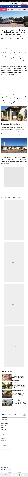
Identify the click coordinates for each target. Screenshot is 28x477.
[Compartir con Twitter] (16, 475)
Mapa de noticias (15, 1)
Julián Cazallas (3, 43)
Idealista (16, 49)
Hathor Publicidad (5, 449)
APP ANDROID (4, 429)
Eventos (3, 452)
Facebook (3, 440)
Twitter (3, 438)
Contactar (3, 425)
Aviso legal (3, 463)
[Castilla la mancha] (14, 6)
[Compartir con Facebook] (13, 475)
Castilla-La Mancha (7, 197)
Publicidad (3, 454)
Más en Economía (7, 371)
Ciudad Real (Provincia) (16, 197)
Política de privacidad (6, 469)
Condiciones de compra (6, 465)
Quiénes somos (4, 423)
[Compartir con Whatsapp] (19, 475)
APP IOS (2, 427)
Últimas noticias (8, 1)
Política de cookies (5, 467)
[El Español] (14, 4)
